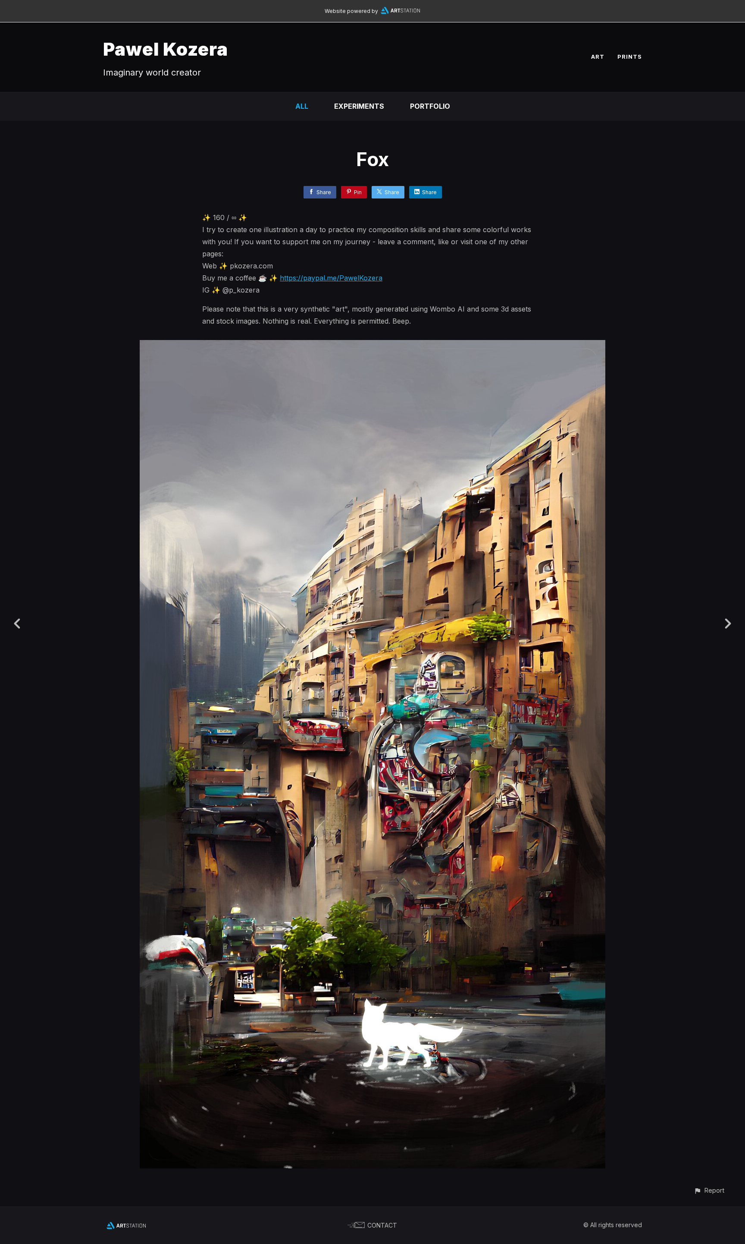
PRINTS (629, 56)
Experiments (359, 106)
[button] (709, 1190)
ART (597, 56)
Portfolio (430, 106)
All (301, 106)
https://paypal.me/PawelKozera (331, 278)
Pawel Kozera (165, 49)
